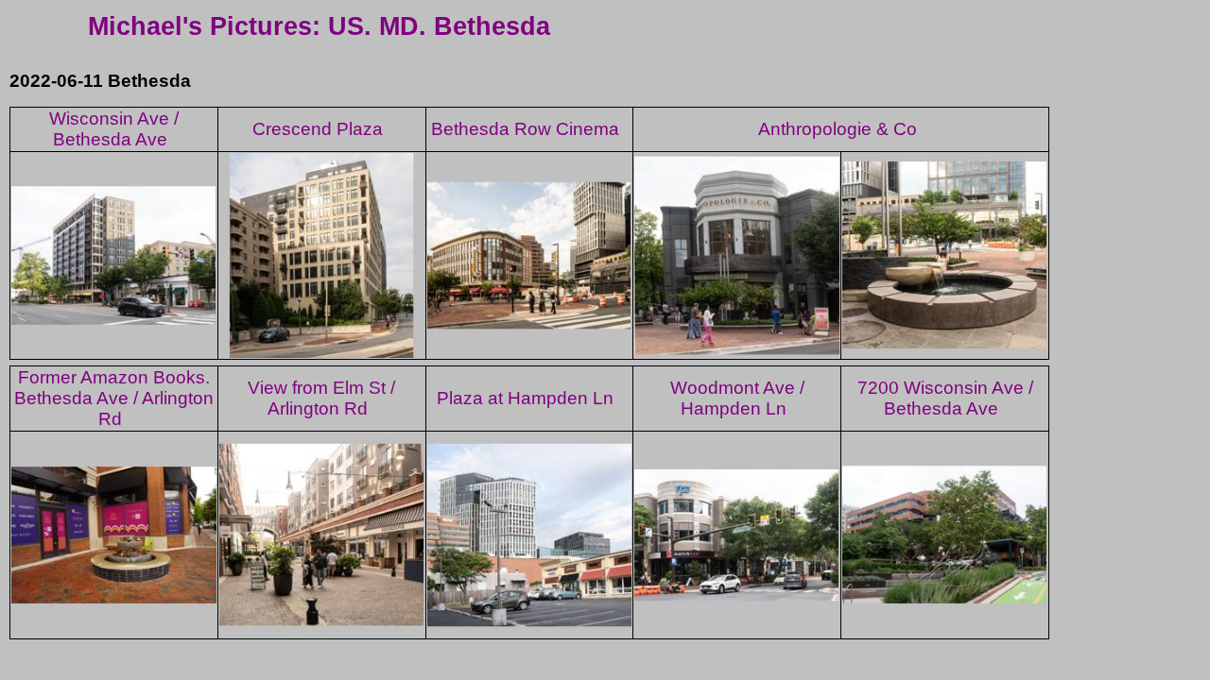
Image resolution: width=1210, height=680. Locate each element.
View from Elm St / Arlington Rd (321, 398)
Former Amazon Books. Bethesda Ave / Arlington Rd (114, 398)
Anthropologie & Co (837, 129)
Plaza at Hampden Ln (525, 398)
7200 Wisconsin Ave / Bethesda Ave (945, 398)
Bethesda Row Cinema (525, 129)
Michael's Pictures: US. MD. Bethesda (319, 26)
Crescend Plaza (317, 129)
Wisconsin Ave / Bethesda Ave (114, 129)
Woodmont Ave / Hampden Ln (737, 398)
